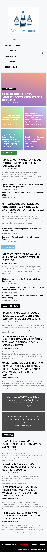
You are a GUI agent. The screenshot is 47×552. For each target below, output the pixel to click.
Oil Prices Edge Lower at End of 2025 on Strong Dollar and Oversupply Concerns (23, 400)
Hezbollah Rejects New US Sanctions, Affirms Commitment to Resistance (22, 96)
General (12, 39)
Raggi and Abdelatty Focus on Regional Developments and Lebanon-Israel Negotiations (21, 316)
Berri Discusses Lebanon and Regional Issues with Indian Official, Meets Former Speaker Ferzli (34, 117)
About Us (26, 550)
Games (12, 61)
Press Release (11, 67)
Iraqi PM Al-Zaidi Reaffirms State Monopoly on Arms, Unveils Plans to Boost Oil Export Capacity (11, 139)
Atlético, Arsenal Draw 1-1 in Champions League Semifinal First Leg (21, 257)
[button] (43, 53)
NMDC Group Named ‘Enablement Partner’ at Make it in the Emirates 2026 (23, 162)
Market (17, 45)
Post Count (41, 550)
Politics (7, 45)
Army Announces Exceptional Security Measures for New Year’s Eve (23, 419)
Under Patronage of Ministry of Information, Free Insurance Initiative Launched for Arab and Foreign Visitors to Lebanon (23, 368)
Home (20, 550)
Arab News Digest (22, 544)
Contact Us (33, 550)
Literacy (12, 50)
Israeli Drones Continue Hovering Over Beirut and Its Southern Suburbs (34, 140)
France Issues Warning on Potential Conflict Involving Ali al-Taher (21, 444)
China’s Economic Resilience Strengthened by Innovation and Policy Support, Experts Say (23, 207)
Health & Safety (12, 56)
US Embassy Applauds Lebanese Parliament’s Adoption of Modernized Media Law (12, 118)
